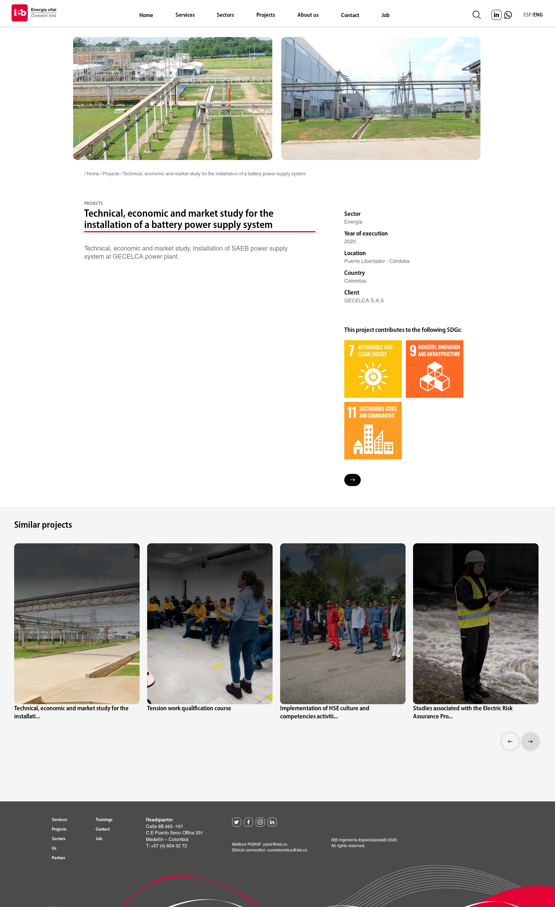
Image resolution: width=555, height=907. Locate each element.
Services (185, 15)
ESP (527, 15)
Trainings (104, 820)
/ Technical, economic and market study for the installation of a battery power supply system (213, 173)
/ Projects (109, 173)
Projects (265, 15)
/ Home (91, 173)
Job (386, 16)
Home (146, 16)
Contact (350, 16)
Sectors (225, 15)
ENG (538, 15)
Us (54, 848)
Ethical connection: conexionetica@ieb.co (269, 850)
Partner (58, 858)
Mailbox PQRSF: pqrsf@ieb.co (259, 844)
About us (308, 15)
